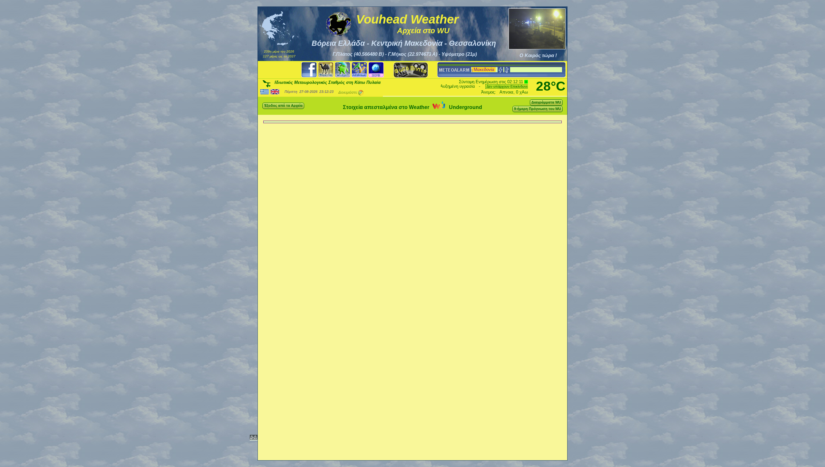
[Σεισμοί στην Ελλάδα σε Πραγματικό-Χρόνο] (376, 70)
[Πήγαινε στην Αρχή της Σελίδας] (253, 438)
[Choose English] (274, 91)
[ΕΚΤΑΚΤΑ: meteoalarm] (454, 70)
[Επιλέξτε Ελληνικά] (264, 91)
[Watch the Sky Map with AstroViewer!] (359, 70)
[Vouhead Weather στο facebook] (309, 70)
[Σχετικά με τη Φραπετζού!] (326, 70)
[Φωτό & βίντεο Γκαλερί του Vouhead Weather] (410, 70)
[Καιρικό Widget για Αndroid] (343, 70)
